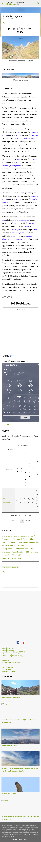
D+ (21, 469)
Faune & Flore (6, 669)
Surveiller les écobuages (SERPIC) (13, 652)
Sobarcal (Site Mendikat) (12, 558)
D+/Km (29, 470)
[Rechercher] (38, 3)
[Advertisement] (20, 614)
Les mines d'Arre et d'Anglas (10, 697)
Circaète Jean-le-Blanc (8, 794)
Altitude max (25, 470)
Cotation (33, 470)
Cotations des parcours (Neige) (12, 656)
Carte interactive (7, 668)
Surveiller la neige (7, 650)
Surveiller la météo (7, 648)
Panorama (6, 567)
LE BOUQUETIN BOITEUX (15, 2)
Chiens (37, 470)
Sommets (15, 567)
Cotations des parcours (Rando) (12, 654)
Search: (10, 450)
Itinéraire (9, 470)
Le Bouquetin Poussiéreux (10, 663)
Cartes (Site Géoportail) (11, 555)
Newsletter (5, 661)
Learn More (17, 840)
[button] (3, 23)
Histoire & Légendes (8, 671)
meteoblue (6, 425)
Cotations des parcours (9, 745)
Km (17, 469)
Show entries (20, 446)
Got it (26, 840)
